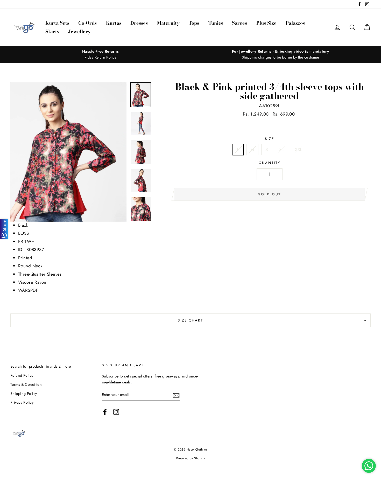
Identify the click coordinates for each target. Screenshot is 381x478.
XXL (298, 149)
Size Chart (190, 320)
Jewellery (79, 31)
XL (281, 149)
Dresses (139, 22)
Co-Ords (87, 22)
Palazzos (295, 22)
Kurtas (113, 22)
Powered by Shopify (190, 458)
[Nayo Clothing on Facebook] (105, 412)
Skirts (52, 31)
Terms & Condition (26, 384)
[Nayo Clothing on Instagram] (116, 412)
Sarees (239, 22)
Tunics (215, 22)
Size (269, 138)
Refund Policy (21, 375)
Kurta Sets (57, 22)
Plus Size (266, 22)
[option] (100, 54)
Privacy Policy (21, 402)
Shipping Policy (23, 393)
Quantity (270, 162)
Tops (194, 22)
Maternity (168, 22)
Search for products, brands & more (40, 366)
